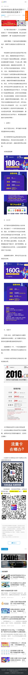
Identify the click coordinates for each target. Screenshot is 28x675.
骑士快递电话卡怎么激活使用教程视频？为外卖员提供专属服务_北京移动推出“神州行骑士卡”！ (18, 584)
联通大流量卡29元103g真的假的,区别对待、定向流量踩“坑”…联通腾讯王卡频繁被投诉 (18, 659)
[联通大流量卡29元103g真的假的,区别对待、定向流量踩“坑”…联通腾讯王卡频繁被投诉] (5, 659)
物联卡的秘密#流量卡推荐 (9, 590)
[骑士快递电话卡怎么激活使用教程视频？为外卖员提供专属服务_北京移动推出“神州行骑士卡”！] (5, 584)
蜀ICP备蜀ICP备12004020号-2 (18, 670)
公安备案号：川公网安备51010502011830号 (14, 672)
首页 (2, 6)
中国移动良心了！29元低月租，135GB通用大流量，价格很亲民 (18, 644)
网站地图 (20, 669)
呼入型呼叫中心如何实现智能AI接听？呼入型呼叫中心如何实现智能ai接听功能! (13, 618)
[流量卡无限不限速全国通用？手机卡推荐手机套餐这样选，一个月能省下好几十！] (5, 603)
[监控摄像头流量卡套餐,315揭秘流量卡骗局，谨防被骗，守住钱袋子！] (5, 652)
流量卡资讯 (3, 597)
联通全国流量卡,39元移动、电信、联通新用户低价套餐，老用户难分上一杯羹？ (18, 610)
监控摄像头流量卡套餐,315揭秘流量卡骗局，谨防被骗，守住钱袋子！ (18, 651)
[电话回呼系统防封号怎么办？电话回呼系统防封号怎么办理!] (5, 577)
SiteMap (16, 669)
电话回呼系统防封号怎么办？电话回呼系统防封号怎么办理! (18, 576)
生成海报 (5, 549)
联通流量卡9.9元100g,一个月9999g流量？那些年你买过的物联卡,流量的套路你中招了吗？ (14, 631)
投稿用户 (3, 15)
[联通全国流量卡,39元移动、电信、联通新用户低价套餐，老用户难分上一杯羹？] (5, 611)
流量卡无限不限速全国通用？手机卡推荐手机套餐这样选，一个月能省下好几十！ (18, 602)
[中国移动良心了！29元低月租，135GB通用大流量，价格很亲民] (5, 644)
